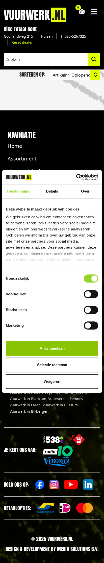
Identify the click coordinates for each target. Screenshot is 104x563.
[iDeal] (65, 508)
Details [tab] (52, 191)
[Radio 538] (53, 439)
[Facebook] (40, 484)
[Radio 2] (76, 439)
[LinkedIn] (88, 484)
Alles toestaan (52, 348)
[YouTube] (71, 484)
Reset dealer (22, 42)
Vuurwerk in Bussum (60, 405)
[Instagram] (54, 484)
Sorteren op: (32, 74)
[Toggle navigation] (94, 12)
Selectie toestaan (52, 365)
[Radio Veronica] (56, 461)
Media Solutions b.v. (78, 549)
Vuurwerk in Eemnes (65, 398)
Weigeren (52, 381)
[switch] (91, 294)
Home (15, 146)
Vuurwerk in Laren (25, 405)
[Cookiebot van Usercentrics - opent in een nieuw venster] (76, 177)
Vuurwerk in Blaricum (28, 398)
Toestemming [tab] (19, 191)
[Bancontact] (46, 508)
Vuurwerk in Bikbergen (29, 411)
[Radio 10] (57, 451)
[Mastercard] (84, 508)
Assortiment (22, 158)
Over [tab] (85, 191)
